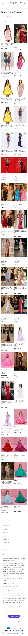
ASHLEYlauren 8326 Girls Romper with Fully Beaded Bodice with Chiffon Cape (6, 430)
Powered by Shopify (20, 633)
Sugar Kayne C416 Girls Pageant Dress (19, 480)
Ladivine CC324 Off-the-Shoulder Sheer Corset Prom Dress (20, 374)
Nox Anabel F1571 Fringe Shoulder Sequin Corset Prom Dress (20, 288)
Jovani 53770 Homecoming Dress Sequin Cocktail (19, 45)
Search (4, 546)
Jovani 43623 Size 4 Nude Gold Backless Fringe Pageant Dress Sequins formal (7, 260)
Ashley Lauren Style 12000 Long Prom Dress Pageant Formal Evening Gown (6, 482)
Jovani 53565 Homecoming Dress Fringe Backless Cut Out (7, 73)
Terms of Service (7, 536)
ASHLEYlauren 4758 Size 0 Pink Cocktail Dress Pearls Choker (7, 44)
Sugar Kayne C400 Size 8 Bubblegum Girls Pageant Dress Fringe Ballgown (19, 428)
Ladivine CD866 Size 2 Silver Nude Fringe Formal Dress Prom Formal (20, 260)
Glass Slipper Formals (11, 633)
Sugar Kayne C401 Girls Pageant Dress (19, 507)
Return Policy (6, 532)
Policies (5, 529)
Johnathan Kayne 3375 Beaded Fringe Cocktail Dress (7, 151)
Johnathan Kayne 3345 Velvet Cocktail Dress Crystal (7, 175)
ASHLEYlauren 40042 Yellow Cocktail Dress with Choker (6, 99)
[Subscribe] (21, 611)
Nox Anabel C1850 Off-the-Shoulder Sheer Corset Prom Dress (7, 345)
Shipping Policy (6, 542)
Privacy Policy (6, 539)
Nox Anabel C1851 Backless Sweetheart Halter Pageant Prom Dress (19, 317)
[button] (3, 2)
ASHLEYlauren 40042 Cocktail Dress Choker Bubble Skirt (7, 126)
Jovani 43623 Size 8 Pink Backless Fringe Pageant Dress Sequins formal (20, 231)
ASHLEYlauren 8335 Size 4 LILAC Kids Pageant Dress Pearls (19, 344)
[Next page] (22, 518)
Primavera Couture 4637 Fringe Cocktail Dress (7, 203)
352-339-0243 (6, 583)
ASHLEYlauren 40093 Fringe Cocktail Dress (19, 71)
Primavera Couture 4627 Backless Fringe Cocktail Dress (7, 230)
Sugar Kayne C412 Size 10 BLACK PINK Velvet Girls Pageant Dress (6, 371)
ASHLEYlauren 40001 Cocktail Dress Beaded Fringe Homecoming (20, 99)
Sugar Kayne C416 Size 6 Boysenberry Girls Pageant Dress (19, 455)
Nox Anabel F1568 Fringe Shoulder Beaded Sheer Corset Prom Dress (7, 317)
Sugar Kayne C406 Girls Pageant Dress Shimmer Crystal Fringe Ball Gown (6, 507)
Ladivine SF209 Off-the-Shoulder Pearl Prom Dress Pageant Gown (6, 402)
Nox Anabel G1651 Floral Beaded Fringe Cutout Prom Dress (6, 288)
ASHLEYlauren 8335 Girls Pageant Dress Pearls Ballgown (20, 401)
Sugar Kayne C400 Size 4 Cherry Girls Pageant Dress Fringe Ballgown (6, 455)
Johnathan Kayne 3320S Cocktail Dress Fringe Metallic (20, 125)
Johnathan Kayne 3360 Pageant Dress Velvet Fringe (20, 151)
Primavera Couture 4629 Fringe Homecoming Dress (20, 203)
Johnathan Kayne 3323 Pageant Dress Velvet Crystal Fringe (20, 176)
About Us (5, 549)
